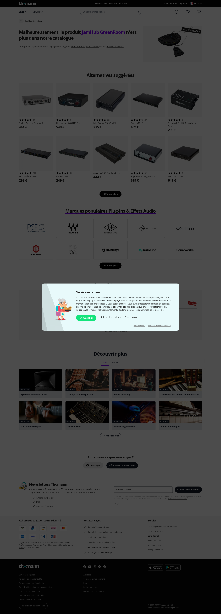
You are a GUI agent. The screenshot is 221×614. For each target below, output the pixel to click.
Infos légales (139, 325)
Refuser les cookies (110, 317)
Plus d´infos (131, 317)
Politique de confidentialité (159, 325)
